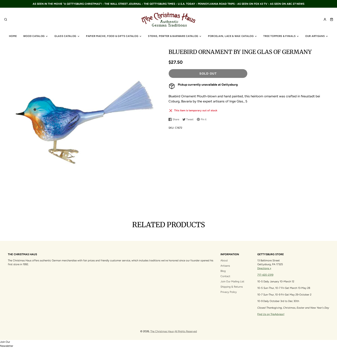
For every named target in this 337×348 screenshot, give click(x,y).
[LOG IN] (324, 19)
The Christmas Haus (162, 331)
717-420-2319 (265, 274)
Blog (223, 271)
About (224, 260)
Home (13, 36)
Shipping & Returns (231, 286)
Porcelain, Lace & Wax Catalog (231, 36)
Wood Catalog (34, 36)
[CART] (331, 19)
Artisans (225, 265)
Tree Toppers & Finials (279, 36)
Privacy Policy (228, 292)
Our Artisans (315, 36)
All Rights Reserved (185, 331)
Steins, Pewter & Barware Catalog (173, 36)
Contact (225, 276)
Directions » (264, 268)
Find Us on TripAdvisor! (270, 314)
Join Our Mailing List (232, 281)
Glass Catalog (65, 36)
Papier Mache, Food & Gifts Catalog (112, 36)
